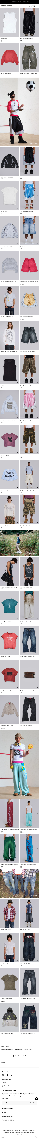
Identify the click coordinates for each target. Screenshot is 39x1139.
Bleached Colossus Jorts (25, 246)
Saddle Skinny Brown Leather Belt (27, 690)
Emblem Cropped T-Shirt (6, 621)
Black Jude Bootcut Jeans (26, 725)
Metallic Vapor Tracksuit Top (7, 246)
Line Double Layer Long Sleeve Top (8, 281)
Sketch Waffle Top (5, 525)
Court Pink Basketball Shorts (26, 420)
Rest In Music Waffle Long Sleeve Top (9, 351)
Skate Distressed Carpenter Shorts (27, 351)
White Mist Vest (4, 38)
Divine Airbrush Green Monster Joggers (9, 864)
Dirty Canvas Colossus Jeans (26, 621)
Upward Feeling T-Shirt (5, 656)
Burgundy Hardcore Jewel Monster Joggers (10, 829)
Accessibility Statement (9, 1132)
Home (3, 1062)
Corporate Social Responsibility (22, 1132)
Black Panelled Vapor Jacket (7, 177)
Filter (36, 1137)
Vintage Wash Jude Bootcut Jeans (27, 656)
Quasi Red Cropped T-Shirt (6, 690)
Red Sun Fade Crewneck (6, 73)
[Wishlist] (31, 6)
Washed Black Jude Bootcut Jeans (27, 998)
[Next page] (25, 1056)
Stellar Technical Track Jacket (7, 1033)
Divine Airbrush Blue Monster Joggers (28, 864)
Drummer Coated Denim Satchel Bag (9, 587)
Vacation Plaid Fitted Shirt (6, 929)
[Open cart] (34, 6)
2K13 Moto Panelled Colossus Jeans (28, 1033)
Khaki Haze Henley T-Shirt (6, 998)
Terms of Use (17, 1130)
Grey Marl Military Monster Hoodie (8, 420)
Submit (32, 1103)
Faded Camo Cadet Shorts (26, 525)
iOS (5, 1082)
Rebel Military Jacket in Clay (7, 725)
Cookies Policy (32, 1130)
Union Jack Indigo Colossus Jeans (27, 963)
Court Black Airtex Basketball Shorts (28, 177)
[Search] (29, 6)
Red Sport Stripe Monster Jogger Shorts (29, 281)
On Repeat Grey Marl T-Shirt (7, 316)
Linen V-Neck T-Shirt (5, 963)
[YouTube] (7, 1075)
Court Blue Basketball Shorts (26, 211)
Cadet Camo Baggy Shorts (26, 455)
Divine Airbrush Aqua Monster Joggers (28, 829)
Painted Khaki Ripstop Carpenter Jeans (28, 73)
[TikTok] (11, 1075)
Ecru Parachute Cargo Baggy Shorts (28, 490)
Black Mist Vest (4, 385)
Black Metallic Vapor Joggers (26, 38)
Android (6, 1086)
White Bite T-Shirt (4, 211)
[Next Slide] (17, 22)
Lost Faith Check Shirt (25, 929)
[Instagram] (3, 1075)
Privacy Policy (25, 1130)
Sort (2, 1137)
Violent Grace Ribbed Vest (26, 587)
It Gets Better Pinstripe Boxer (7, 490)
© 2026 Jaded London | (8, 1130)
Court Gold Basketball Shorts (26, 316)
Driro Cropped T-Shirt (5, 455)
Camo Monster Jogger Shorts (26, 385)
